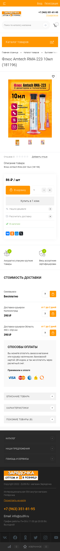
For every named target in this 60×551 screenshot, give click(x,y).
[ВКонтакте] (8, 233)
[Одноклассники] (12, 233)
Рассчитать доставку (20, 216)
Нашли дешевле (17, 209)
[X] (21, 233)
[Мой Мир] (17, 233)
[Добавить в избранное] (53, 76)
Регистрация (51, 3)
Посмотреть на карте (15, 500)
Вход (39, 3)
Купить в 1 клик (30, 201)
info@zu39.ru (20, 516)
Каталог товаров (17, 42)
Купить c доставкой (53, 294)
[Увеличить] (30, 108)
